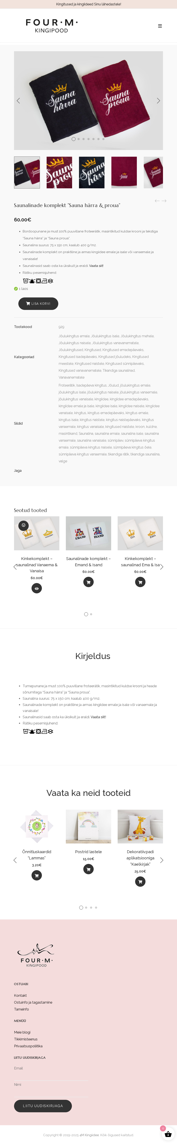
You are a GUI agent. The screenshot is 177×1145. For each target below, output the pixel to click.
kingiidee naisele (131, 406)
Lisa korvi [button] (88, 583)
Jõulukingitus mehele (137, 336)
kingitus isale (68, 420)
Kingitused (93, 350)
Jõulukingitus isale (105, 336)
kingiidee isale (106, 406)
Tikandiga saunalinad (119, 370)
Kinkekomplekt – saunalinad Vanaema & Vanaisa (36, 564)
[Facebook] (60, 471)
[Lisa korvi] (88, 582)
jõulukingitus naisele (103, 392)
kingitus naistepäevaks (123, 420)
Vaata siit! (96, 266)
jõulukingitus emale (135, 385)
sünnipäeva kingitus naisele (91, 447)
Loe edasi (37, 589)
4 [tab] (96, 908)
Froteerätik (67, 385)
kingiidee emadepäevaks (129, 399)
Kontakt (20, 995)
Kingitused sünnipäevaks (125, 364)
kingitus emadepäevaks (106, 413)
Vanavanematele (71, 377)
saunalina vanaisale (91, 440)
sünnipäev (115, 440)
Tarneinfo (21, 1009)
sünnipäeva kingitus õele (132, 447)
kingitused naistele (119, 427)
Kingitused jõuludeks (114, 357)
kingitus (80, 413)
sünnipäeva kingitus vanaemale (83, 454)
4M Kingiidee (89, 1135)
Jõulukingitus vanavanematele (115, 343)
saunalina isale (132, 434)
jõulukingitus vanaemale (138, 392)
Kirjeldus (92, 656)
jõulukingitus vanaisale (76, 399)
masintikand (68, 434)
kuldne (151, 427)
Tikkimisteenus (26, 1039)
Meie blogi (22, 1032)
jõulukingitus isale (72, 392)
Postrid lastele (88, 851)
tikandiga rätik (118, 454)
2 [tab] (91, 614)
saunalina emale (107, 434)
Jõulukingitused (71, 350)
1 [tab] (86, 614)
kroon (140, 427)
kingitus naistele (92, 420)
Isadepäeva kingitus (91, 385)
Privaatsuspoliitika (28, 1046)
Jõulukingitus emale (74, 336)
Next (158, 100)
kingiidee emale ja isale (76, 406)
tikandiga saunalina (145, 454)
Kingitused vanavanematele (80, 370)
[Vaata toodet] (37, 588)
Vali (37, 876)
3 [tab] (91, 908)
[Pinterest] (69, 471)
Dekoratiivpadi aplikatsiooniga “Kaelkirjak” (140, 857)
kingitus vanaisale (90, 427)
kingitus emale (137, 413)
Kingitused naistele (89, 364)
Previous (18, 100)
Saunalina (86, 434)
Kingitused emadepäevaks (123, 350)
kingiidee (101, 399)
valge (63, 461)
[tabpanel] (37, 556)
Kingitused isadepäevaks (78, 357)
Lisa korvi (41, 303)
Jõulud (113, 385)
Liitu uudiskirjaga (43, 1106)
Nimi (17, 1085)
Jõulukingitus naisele (75, 343)
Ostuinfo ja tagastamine (33, 1002)
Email (18, 1068)
